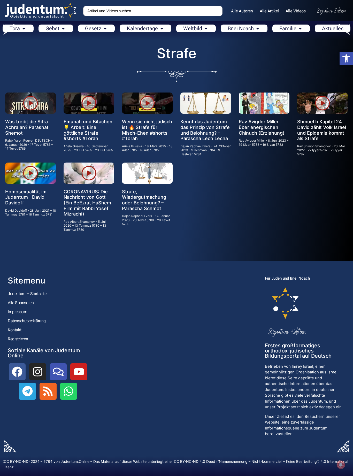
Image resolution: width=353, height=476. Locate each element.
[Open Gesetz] (105, 28)
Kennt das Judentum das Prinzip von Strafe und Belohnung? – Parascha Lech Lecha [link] (205, 130)
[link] (346, 58)
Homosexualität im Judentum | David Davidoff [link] (26, 197)
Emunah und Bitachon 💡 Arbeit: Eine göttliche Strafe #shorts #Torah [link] (88, 130)
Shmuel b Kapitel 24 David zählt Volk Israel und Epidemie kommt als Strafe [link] (321, 130)
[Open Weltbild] (206, 28)
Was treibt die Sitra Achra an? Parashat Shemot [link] (27, 127)
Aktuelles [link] (332, 28)
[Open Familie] (300, 28)
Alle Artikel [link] (269, 11)
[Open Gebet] (63, 28)
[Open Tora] (23, 28)
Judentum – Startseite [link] (27, 293)
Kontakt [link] (14, 329)
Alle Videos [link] (296, 11)
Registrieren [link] (18, 338)
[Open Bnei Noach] (257, 28)
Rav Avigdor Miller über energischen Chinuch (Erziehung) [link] (262, 127)
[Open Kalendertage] (161, 28)
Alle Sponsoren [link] (21, 302)
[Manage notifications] (341, 464)
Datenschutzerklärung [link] (27, 320)
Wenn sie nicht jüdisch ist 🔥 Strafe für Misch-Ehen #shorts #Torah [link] (147, 130)
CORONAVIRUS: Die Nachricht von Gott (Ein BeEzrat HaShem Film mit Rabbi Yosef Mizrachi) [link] (87, 203)
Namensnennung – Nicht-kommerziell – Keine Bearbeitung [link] (268, 461)
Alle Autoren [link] (242, 11)
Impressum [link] (17, 311)
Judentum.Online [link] (75, 461)
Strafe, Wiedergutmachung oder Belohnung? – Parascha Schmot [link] (144, 200)
